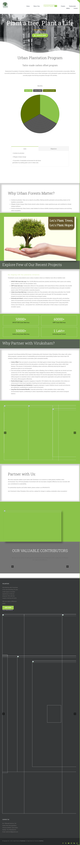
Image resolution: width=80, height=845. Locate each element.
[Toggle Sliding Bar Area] (78, 1)
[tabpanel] (40, 158)
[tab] (24, 148)
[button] (12, 574)
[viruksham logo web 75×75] (5, 3)
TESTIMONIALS (7, 617)
